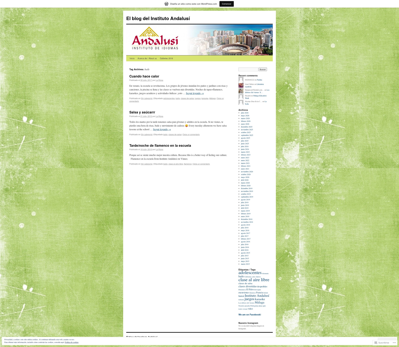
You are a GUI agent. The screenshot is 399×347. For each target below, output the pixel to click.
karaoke (205, 98)
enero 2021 (245, 168)
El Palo (249, 289)
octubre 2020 (246, 174)
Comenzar (226, 4)
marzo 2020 (245, 182)
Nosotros (241, 306)
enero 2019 (245, 216)
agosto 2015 (245, 252)
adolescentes (169, 98)
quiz (264, 306)
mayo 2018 (245, 230)
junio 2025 (245, 143)
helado (266, 293)
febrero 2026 (245, 121)
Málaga (212, 98)
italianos (241, 299)
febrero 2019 (245, 213)
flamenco (188, 163)
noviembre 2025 (247, 129)
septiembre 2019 (247, 196)
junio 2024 (245, 149)
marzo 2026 (245, 118)
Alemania (265, 273)
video (250, 308)
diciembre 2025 (246, 126)
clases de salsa (187, 98)
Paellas (259, 79)
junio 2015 (245, 258)
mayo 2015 (245, 261)
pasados (247, 306)
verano (245, 309)
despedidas (262, 286)
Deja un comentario (191, 134)
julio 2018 (244, 227)
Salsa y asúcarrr (142, 112)
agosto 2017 (245, 233)
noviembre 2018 (247, 222)
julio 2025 (244, 140)
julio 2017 (244, 236)
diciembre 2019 (246, 188)
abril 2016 (244, 250)
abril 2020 (244, 180)
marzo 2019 (245, 210)
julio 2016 (244, 244)
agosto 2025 (245, 138)
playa (260, 306)
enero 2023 (245, 157)
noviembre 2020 (247, 171)
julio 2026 (244, 112)
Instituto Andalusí (257, 295)
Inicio (132, 58)
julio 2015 (244, 255)
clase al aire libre (175, 163)
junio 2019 (245, 205)
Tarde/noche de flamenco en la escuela (160, 145)
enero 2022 (245, 160)
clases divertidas (247, 286)
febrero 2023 (245, 154)
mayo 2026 (245, 115)
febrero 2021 (245, 166)
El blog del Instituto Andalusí (158, 18)
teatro (240, 309)
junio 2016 (245, 247)
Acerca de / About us (147, 58)
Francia (259, 292)
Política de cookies (72, 342)
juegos (198, 98)
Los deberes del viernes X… (257, 91)
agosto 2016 (245, 241)
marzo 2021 (245, 163)
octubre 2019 (246, 194)
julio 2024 (244, 146)
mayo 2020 (245, 177)
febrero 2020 (245, 185)
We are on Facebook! (249, 314)
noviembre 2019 (247, 191)
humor (241, 295)
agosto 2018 (245, 224)
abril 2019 (244, 208)
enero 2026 (245, 124)
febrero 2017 (245, 238)
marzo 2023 (245, 152)
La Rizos (159, 80)
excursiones (243, 292)
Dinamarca (242, 289)
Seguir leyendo (195, 93)
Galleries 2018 (166, 58)
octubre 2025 (246, 132)
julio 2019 (244, 202)
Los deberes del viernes (246, 303)
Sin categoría (146, 98)
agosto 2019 (245, 199)
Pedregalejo (254, 306)
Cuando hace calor (144, 76)
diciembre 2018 (246, 219)
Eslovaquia (257, 289)
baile (178, 98)
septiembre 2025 (247, 135)
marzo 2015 (245, 264)
